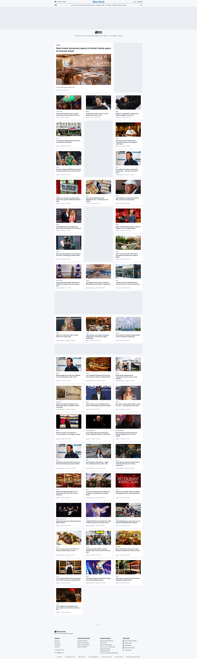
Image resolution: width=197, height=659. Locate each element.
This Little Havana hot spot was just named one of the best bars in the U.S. (68, 114)
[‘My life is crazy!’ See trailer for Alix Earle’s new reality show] (68, 324)
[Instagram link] (61, 652)
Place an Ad (103, 642)
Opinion (98, 5)
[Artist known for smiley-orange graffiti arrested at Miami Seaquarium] (128, 324)
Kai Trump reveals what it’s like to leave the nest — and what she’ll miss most (128, 404)
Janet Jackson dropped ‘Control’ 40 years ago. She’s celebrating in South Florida (68, 254)
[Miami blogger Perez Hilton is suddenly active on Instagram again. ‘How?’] (68, 364)
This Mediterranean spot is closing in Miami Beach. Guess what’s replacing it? (98, 283)
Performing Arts (90, 430)
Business (118, 546)
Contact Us (58, 644)
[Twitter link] (57, 652)
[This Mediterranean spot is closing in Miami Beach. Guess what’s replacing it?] (98, 271)
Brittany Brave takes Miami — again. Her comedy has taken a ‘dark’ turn (97, 463)
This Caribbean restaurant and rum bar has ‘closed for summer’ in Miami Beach (98, 376)
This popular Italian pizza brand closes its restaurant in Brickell (68, 141)
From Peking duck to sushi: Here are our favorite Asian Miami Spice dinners (128, 522)
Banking (119, 5)
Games (103, 5)
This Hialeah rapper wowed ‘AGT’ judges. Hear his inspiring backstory (98, 579)
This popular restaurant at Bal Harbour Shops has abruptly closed (128, 579)
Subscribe (139, 1)
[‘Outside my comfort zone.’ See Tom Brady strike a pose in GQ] (98, 102)
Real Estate (82, 5)
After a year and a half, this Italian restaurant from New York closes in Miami (127, 255)
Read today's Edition (61, 1)
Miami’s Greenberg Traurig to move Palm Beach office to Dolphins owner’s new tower (68, 405)
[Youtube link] (59, 652)
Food (84, 36)
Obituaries (108, 5)
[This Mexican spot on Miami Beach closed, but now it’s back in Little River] (128, 271)
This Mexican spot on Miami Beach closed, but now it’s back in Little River (128, 283)
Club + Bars (90, 36)
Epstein (88, 5)
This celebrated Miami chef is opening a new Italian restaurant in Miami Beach (68, 579)
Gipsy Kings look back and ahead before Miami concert (68, 522)
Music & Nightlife (61, 519)
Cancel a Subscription (83, 644)
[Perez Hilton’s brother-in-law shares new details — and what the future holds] (128, 158)
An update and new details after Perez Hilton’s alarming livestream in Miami (68, 463)
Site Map (57, 642)
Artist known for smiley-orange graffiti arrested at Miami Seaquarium (128, 336)
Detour (120, 36)
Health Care (59, 280)
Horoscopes (128, 650)
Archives (57, 646)
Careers (114, 5)
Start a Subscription (83, 642)
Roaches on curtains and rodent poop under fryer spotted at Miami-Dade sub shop (68, 199)
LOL (109, 36)
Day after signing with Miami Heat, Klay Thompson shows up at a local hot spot (68, 170)
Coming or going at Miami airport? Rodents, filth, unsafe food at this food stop (98, 550)
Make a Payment (82, 646)
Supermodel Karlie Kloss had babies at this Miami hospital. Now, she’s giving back (68, 284)
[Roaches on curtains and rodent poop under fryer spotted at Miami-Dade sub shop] (68, 187)
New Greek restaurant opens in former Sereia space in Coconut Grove (83, 49)
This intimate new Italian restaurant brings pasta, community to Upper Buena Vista (97, 336)
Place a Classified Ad (106, 644)
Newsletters (128, 645)
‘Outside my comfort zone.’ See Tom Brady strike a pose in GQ (97, 114)
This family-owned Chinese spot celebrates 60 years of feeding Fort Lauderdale (126, 142)
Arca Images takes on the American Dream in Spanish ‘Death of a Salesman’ (98, 433)
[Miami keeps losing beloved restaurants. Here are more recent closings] (128, 364)
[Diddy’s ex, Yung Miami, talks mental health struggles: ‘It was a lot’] (128, 102)
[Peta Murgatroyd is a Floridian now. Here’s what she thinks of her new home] (68, 216)
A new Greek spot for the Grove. (65, 87)
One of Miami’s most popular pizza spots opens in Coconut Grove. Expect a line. (68, 607)
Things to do (78, 36)
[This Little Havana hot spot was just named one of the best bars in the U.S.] (68, 102)
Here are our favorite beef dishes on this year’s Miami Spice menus (67, 549)
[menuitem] (56, 5)
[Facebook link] (55, 652)
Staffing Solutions (105, 650)
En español (114, 36)
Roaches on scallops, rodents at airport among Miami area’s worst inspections (128, 492)
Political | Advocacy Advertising (109, 652)
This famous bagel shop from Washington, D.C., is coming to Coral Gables (97, 199)
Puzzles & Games (130, 648)
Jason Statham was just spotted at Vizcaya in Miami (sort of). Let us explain (126, 434)
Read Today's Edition (131, 641)
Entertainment (120, 430)
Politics (93, 5)
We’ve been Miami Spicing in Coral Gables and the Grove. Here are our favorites (67, 493)
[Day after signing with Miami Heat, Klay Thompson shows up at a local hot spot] (68, 158)
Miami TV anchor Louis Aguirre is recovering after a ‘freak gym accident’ (68, 433)
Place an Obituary (105, 648)
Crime (117, 333)
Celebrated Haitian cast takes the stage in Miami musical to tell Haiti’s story (98, 521)
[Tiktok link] (62, 652)
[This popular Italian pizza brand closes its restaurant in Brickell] (68, 129)
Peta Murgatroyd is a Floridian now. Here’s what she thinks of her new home (68, 227)
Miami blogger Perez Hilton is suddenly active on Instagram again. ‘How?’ (68, 376)
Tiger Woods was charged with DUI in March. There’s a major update (127, 198)
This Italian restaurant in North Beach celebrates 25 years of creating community (127, 463)
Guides (124, 5)
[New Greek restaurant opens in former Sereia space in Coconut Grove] (83, 69)
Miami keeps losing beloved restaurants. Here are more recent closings (126, 376)
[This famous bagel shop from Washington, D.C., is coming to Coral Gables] (98, 187)
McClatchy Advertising (106, 640)
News (72, 5)
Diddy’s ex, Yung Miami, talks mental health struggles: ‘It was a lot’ (127, 114)
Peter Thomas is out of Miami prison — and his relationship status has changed (98, 404)
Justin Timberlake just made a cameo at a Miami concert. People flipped (128, 227)
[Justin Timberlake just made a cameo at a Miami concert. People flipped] (128, 216)
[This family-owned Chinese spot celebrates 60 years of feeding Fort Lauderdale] (128, 129)
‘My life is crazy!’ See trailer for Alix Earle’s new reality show (67, 336)
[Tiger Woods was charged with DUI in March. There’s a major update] (128, 187)
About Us (57, 640)
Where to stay (99, 36)
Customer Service (82, 640)
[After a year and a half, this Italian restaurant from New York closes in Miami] (128, 243)
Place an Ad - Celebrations (107, 646)
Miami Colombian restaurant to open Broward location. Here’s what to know (128, 549)
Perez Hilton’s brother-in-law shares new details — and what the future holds (127, 170)
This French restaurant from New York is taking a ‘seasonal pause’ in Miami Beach (98, 493)
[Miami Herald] (98, 2)
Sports (77, 5)
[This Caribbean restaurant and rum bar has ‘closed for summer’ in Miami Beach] (98, 364)
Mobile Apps (128, 643)
